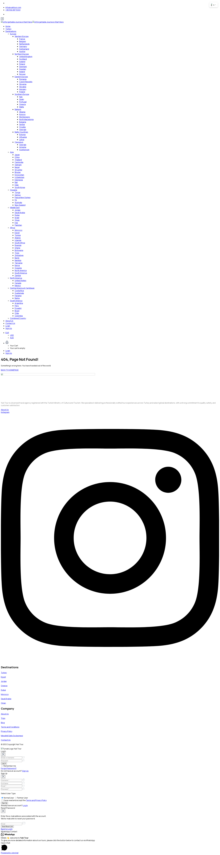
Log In (25, 805)
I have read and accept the (25, 800)
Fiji (16, 200)
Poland (22, 91)
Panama (18, 295)
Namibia (18, 260)
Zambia (18, 275)
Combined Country (18, 318)
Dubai (17, 215)
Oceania (13, 190)
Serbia (22, 124)
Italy (21, 97)
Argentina (19, 303)
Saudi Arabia (20, 212)
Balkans (18, 109)
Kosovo (22, 114)
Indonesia (19, 180)
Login (8, 326)
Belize (17, 298)
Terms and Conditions (10, 727)
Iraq (16, 222)
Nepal (17, 167)
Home (8, 26)
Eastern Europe (21, 76)
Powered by (9, 853)
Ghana (17, 248)
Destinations (11, 31)
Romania (22, 79)
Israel (17, 217)
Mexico (18, 285)
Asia (12, 152)
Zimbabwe (19, 255)
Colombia (19, 316)
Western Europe (22, 36)
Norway (22, 74)
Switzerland (24, 49)
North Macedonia (26, 119)
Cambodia (19, 162)
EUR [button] (7, 332)
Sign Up (9, 328)
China (17, 157)
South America (21, 273)
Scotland (23, 59)
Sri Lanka (18, 170)
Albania (22, 112)
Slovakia (22, 86)
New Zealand (20, 205)
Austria (22, 51)
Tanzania (18, 263)
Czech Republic (25, 81)
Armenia (22, 147)
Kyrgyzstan (19, 175)
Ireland (22, 71)
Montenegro (24, 117)
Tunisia (18, 235)
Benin (17, 258)
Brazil (17, 310)
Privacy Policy (6, 731)
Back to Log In (6, 829)
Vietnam (18, 164)
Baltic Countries (21, 132)
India (16, 185)
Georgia (22, 129)
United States (20, 280)
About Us (9, 321)
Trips (3, 718)
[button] (112, 342)
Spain (21, 99)
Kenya (17, 265)
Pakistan (18, 225)
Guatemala (19, 293)
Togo (17, 253)
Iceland (22, 61)
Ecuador (18, 308)
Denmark (23, 66)
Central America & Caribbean (22, 288)
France (22, 39)
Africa (12, 227)
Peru (17, 305)
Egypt (17, 232)
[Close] (3, 754)
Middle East (15, 207)
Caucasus (19, 142)
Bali (16, 182)
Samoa (18, 195)
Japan (17, 154)
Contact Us (10, 323)
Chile (17, 313)
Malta (21, 107)
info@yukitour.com (13, 7)
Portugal (22, 102)
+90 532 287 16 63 (13, 10)
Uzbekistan (19, 177)
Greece (22, 104)
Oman (17, 220)
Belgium (22, 41)
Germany (23, 46)
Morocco (18, 230)
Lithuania (23, 137)
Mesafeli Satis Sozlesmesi (12, 735)
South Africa (20, 243)
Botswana (19, 250)
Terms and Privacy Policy (36, 800)
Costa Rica (19, 290)
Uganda (18, 240)
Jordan (17, 210)
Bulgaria (22, 122)
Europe (13, 34)
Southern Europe (22, 94)
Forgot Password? (8, 768)
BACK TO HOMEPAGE (10, 370)
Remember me (9, 766)
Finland (22, 64)
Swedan (22, 69)
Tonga (17, 192)
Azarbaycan (24, 149)
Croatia (22, 127)
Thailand (18, 159)
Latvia (21, 139)
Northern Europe (22, 54)
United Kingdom (25, 56)
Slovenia (22, 84)
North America (21, 270)
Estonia (22, 134)
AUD (12, 337)
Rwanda (18, 245)
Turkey (8, 29)
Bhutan (18, 172)
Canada (18, 283)
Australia (18, 202)
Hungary (22, 89)
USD (12, 335)
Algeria (18, 237)
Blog (3, 722)
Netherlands (24, 44)
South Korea (20, 187)
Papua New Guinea (22, 197)
